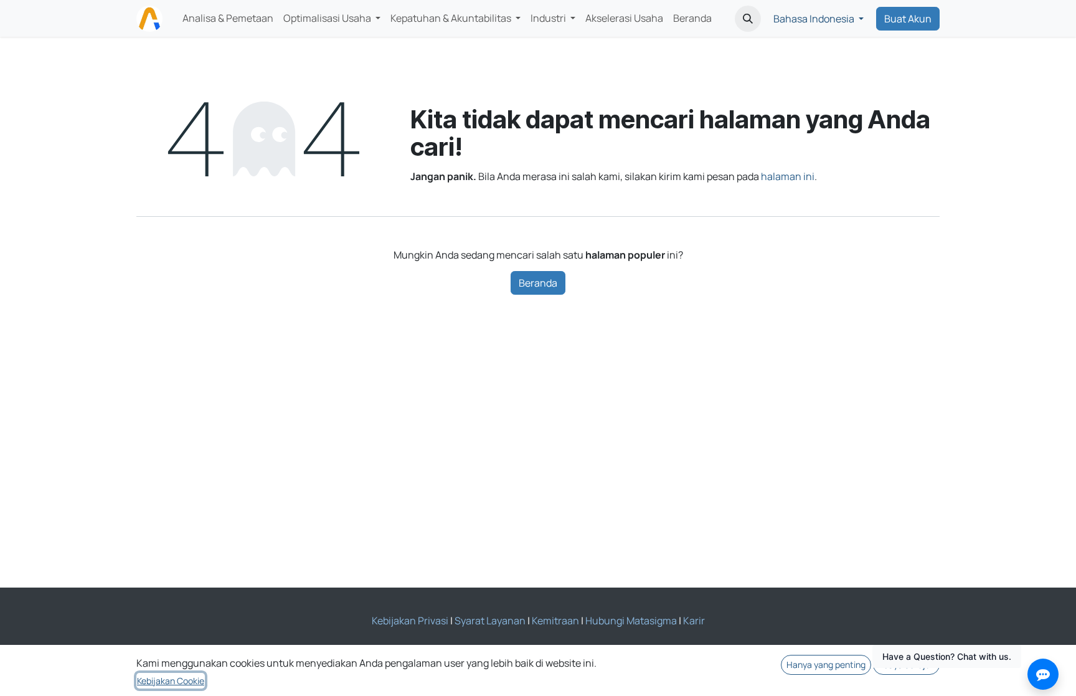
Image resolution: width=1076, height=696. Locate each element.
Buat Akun (908, 19)
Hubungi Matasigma (631, 620)
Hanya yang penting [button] (826, 664)
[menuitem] (227, 18)
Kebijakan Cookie (170, 681)
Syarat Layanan (490, 620)
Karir (694, 620)
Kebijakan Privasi (410, 620)
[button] (748, 19)
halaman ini (787, 176)
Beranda (538, 283)
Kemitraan (555, 620)
